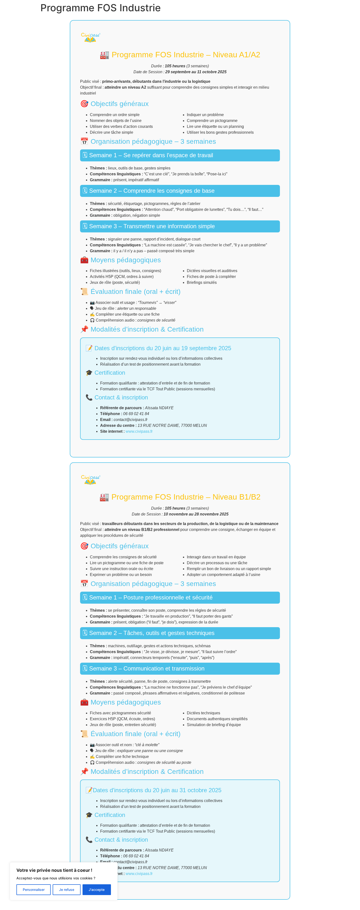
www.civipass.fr (139, 431)
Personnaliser (34, 889)
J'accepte (97, 889)
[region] (64, 881)
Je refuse (66, 889)
